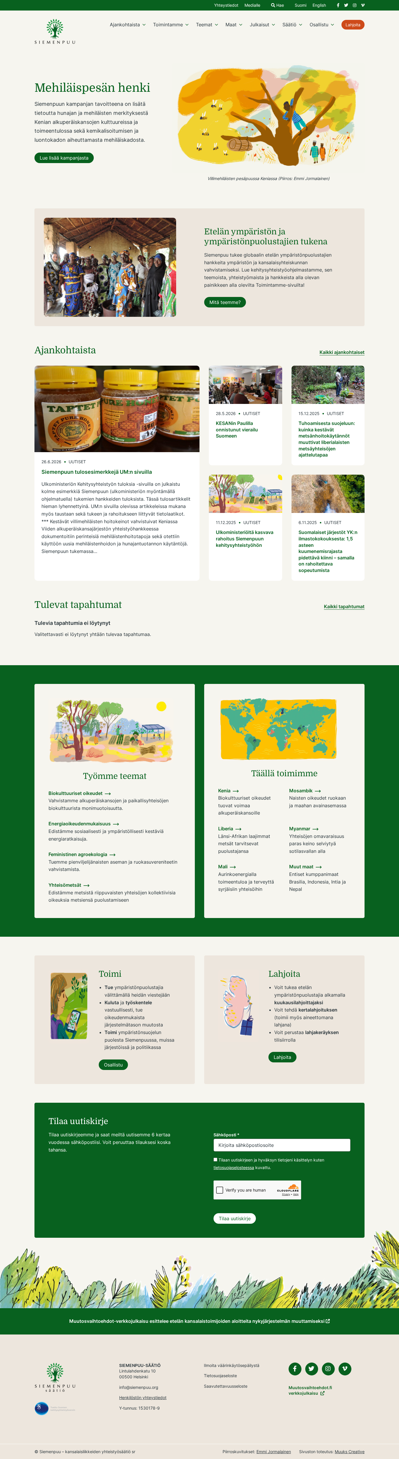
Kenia (224, 791)
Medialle (252, 5)
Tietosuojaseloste (220, 1375)
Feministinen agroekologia (77, 854)
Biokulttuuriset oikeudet (75, 793)
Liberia (225, 829)
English (319, 5)
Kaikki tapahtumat (344, 606)
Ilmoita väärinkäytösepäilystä (231, 1365)
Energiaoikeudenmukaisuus (79, 824)
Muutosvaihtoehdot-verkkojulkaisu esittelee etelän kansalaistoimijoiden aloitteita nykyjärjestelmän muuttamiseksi (197, 1321)
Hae (279, 5)
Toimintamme (168, 24)
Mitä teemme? (225, 302)
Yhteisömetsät (64, 885)
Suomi (300, 5)
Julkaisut (259, 24)
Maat (231, 24)
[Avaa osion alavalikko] (144, 24)
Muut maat (301, 866)
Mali (223, 866)
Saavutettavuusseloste (225, 1386)
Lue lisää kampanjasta (64, 158)
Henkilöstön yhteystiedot (142, 1397)
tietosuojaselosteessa (234, 1167)
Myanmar (299, 829)
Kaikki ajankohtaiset (342, 352)
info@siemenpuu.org (138, 1387)
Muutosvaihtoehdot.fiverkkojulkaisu (310, 1390)
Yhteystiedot (226, 5)
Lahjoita (353, 24)
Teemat (204, 24)
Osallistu (319, 24)
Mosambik (301, 791)
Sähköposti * (227, 1134)
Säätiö (289, 24)
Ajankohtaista (125, 24)
